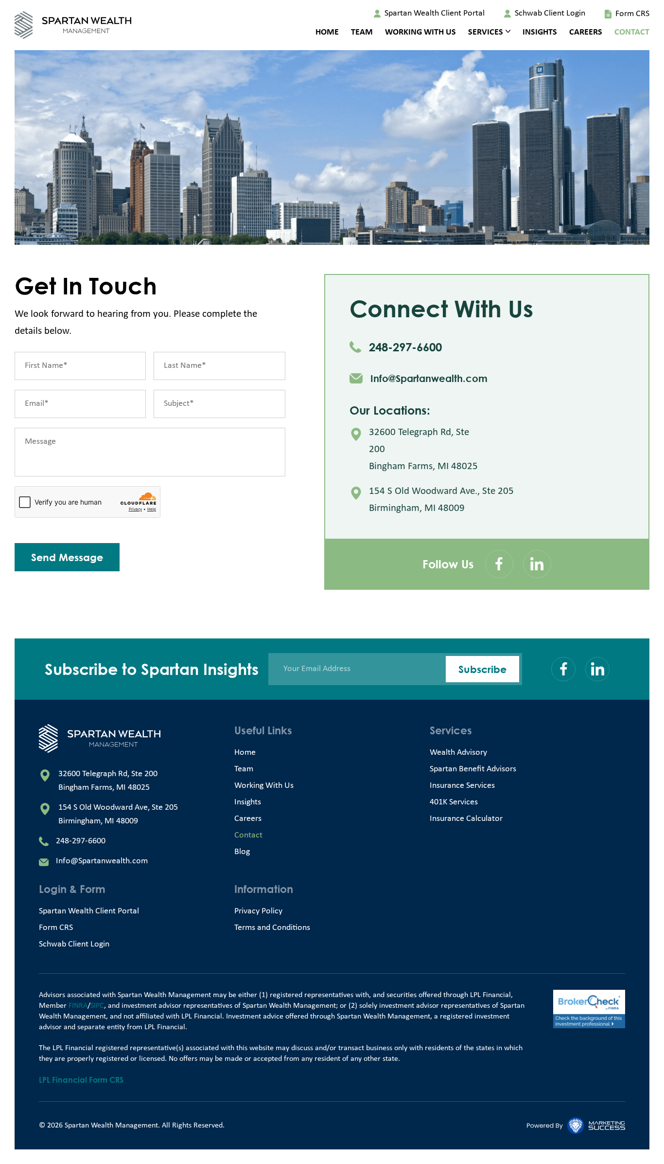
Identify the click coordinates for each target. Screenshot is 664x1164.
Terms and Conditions (272, 927)
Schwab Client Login (74, 944)
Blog (242, 851)
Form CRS (56, 927)
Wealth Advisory (458, 752)
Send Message (67, 557)
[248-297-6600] (355, 347)
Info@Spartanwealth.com (429, 378)
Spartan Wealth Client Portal (89, 911)
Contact (631, 32)
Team (362, 32)
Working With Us (420, 32)
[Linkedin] (537, 564)
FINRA (78, 1006)
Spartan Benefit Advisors (473, 769)
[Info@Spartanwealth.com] (356, 378)
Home (327, 32)
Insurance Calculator (466, 818)
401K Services (454, 802)
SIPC (97, 1006)
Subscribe (482, 669)
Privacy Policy (258, 911)
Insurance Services (462, 785)
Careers (585, 32)
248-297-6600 (405, 347)
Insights (540, 32)
